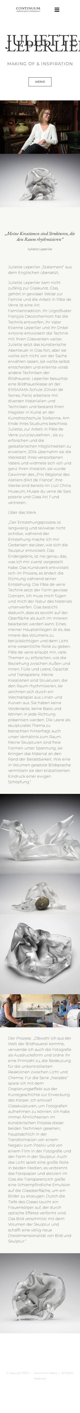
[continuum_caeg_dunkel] (28, 9)
